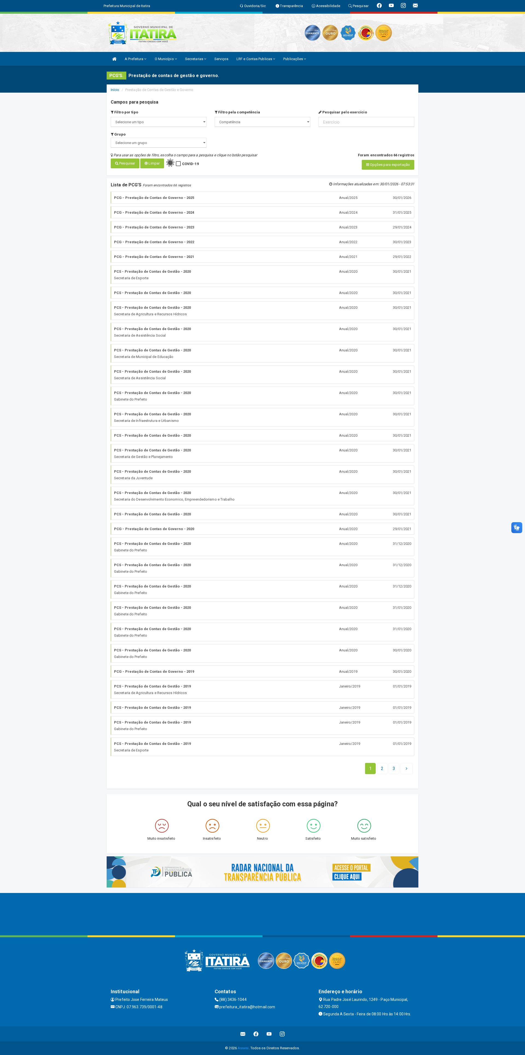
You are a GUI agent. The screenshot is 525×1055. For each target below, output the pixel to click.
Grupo (119, 134)
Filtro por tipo (125, 112)
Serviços (221, 59)
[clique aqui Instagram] (282, 1034)
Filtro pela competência (238, 112)
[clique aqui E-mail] (243, 1034)
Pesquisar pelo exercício (344, 112)
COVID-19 (190, 164)
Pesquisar (126, 163)
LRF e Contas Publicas (255, 59)
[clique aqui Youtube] (269, 1034)
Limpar (154, 163)
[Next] (406, 768)
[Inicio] (114, 59)
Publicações (293, 59)
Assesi (243, 1048)
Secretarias (194, 59)
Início (115, 90)
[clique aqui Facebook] (256, 1034)
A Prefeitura (134, 59)
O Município (165, 59)
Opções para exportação (389, 165)
